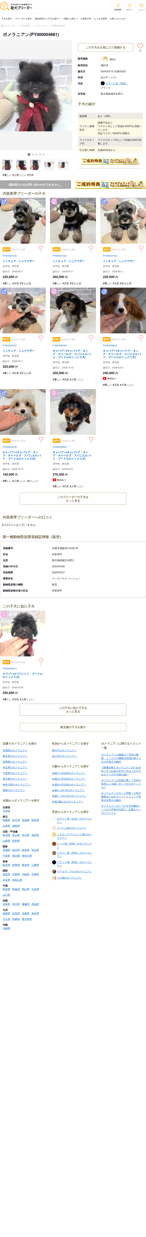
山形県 (6, 825)
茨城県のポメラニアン (15, 750)
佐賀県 (16, 913)
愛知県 (25, 865)
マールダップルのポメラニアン (74, 871)
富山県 (16, 835)
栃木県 (16, 850)
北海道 (6, 811)
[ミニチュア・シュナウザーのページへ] (23, 242)
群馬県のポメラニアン (15, 761)
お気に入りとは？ (118, 18)
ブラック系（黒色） (117, 83)
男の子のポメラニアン (64, 750)
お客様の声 (85, 18)
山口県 (6, 895)
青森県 (6, 820)
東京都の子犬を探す (73, 727)
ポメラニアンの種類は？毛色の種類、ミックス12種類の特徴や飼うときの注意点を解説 (121, 758)
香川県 (16, 904)
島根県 (16, 889)
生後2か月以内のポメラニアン (69, 778)
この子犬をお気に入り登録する (106, 47)
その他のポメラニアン (69, 877)
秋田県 (35, 820)
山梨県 (6, 840)
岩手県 (16, 820)
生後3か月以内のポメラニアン (69, 784)
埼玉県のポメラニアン (15, 767)
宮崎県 (16, 919)
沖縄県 (6, 928)
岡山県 (25, 889)
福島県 (16, 825)
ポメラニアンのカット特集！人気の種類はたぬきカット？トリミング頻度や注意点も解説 (121, 796)
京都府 (16, 874)
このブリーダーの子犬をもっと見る (73, 498)
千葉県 (6, 855)
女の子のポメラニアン (64, 756)
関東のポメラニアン (14, 790)
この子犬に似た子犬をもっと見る (73, 709)
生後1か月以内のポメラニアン (69, 773)
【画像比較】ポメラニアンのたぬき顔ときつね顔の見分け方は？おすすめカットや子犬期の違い (121, 771)
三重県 (35, 865)
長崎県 (25, 913)
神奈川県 (27, 855)
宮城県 (25, 820)
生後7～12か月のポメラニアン (69, 796)
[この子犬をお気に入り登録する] (140, 45)
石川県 (25, 835)
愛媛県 (25, 904)
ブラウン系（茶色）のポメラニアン (74, 854)
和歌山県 (17, 880)
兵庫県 (35, 874)
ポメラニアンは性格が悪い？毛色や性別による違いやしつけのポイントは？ (121, 783)
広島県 (35, 889)
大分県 (6, 919)
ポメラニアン (40, 25)
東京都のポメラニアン (15, 778)
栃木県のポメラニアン (15, 756)
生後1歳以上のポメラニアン (67, 801)
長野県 (16, 840)
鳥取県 (6, 889)
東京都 (16, 855)
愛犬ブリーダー (8, 25)
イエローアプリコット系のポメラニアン (74, 836)
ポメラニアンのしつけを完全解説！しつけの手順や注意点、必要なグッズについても (121, 809)
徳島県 (6, 904)
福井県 (35, 835)
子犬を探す (6, 18)
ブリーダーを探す (23, 18)
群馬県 (25, 850)
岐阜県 (6, 865)
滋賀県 (6, 874)
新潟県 (6, 835)
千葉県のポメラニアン (15, 773)
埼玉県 (35, 850)
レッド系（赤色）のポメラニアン (74, 845)
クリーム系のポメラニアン (72, 828)
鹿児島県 (27, 919)
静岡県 (16, 865)
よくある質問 (100, 18)
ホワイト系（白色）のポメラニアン (74, 820)
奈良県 (6, 880)
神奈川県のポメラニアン (16, 784)
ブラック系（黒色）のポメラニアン (74, 863)
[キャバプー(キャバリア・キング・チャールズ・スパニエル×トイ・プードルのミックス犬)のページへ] (73, 338)
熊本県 (35, 913)
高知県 (35, 904)
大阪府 (25, 874)
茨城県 (6, 850)
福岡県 (6, 913)
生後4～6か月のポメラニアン (68, 790)
